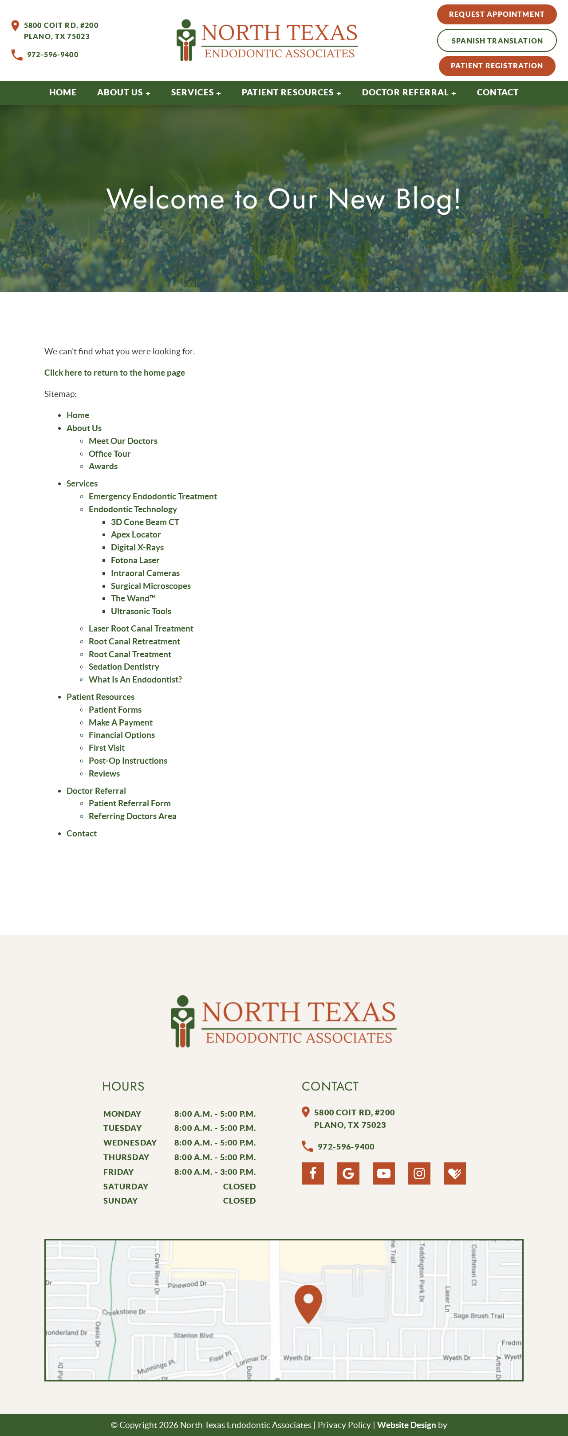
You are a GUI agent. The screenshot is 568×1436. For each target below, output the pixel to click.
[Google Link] (348, 1173)
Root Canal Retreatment (134, 641)
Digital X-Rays (137, 547)
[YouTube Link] (384, 1173)
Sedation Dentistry (124, 666)
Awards (103, 466)
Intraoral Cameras (145, 573)
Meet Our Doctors (123, 441)
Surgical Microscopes (151, 586)
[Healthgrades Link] (455, 1173)
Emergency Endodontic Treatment (153, 496)
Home (63, 92)
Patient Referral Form (130, 803)
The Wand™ (133, 598)
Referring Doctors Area (133, 816)
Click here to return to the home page (114, 372)
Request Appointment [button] (497, 14)
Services (192, 92)
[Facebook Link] (313, 1173)
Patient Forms (115, 709)
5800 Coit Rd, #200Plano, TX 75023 (61, 31)
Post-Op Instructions (128, 760)
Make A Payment (121, 722)
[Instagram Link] (419, 1173)
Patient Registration (497, 66)
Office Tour (110, 454)
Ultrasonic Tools (141, 611)
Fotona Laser (135, 560)
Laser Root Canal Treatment (141, 628)
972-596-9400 (53, 55)
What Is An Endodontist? (135, 679)
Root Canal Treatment (130, 654)
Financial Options (122, 735)
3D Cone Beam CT (145, 522)
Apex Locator (136, 534)
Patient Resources (288, 92)
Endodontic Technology (133, 509)
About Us (120, 92)
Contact (498, 92)
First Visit (107, 748)
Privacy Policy (344, 1425)
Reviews (104, 773)
